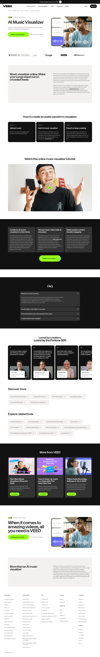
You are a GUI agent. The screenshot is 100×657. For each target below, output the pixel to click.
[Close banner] (98, 1)
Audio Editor (26, 633)
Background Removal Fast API (49, 616)
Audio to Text (26, 627)
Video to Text (26, 624)
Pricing (67, 6)
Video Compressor (27, 619)
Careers (81, 602)
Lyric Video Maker (8, 633)
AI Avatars (6, 610)
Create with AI (31, 6)
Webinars (62, 615)
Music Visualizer (25, 10)
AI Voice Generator (9, 630)
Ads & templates (43, 6)
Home (9, 10)
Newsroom (81, 605)
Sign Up (93, 6)
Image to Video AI (8, 616)
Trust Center (82, 607)
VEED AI (6, 605)
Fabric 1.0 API (44, 602)
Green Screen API (45, 619)
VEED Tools (16, 10)
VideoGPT (6, 619)
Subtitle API (44, 610)
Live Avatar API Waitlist (47, 621)
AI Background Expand (10, 638)
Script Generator (8, 636)
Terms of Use (82, 616)
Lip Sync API (44, 605)
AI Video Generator (9, 599)
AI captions (48, 138)
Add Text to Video (27, 610)
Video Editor (26, 599)
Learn (61, 612)
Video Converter (27, 621)
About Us (81, 599)
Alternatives (63, 618)
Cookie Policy (82, 613)
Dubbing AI (7, 624)
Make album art (57, 239)
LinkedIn (81, 632)
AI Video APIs (44, 599)
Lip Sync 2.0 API (45, 607)
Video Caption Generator (29, 607)
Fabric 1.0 (6, 607)
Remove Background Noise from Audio (29, 643)
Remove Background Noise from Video (29, 639)
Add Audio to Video (27, 613)
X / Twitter (81, 635)
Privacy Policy (82, 610)
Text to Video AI (8, 602)
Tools (52, 6)
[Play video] (50, 187)
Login (86, 6)
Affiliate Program (64, 621)
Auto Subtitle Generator (29, 605)
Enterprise (60, 6)
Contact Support (83, 619)
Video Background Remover (30, 616)
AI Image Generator (9, 613)
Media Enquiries (83, 621)
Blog (61, 610)
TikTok (80, 641)
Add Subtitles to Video (28, 602)
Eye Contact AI (26, 647)
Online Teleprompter (28, 636)
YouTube (81, 629)
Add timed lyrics (74, 89)
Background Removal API (47, 613)
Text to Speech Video (9, 627)
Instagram (81, 638)
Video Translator (27, 630)
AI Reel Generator (8, 621)
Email (80, 643)
